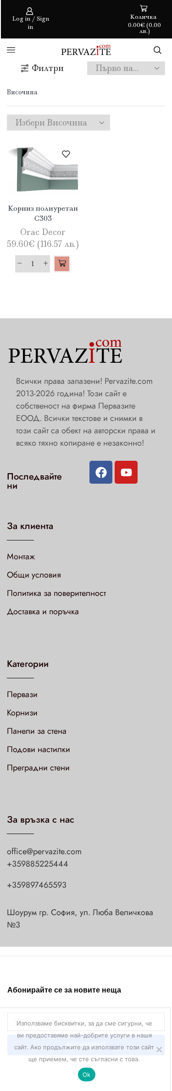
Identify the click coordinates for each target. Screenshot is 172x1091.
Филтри (48, 68)
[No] (158, 1049)
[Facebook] (100, 472)
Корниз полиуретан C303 (43, 213)
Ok (87, 1074)
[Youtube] (126, 472)
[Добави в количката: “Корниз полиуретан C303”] (62, 264)
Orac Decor (43, 232)
